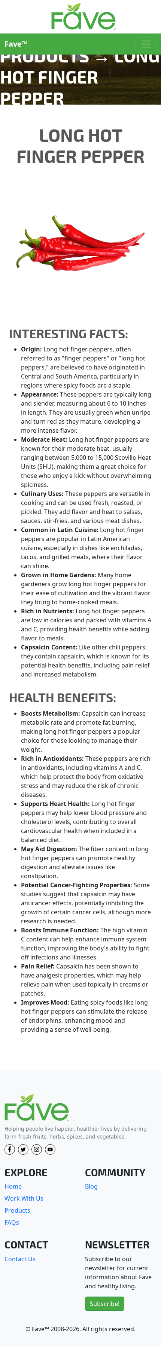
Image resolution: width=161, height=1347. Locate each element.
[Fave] (36, 1108)
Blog (91, 1186)
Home (13, 1186)
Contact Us (20, 1259)
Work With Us (23, 1198)
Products (17, 1210)
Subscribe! (104, 1304)
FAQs (11, 1222)
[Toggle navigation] (146, 44)
